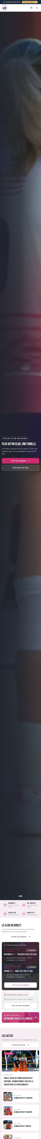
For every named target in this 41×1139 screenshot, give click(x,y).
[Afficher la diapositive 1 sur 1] (20, 896)
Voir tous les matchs (20, 985)
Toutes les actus (18, 1045)
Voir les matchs (29, 2)
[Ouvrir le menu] (37, 8)
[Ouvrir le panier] (31, 8)
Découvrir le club (20, 468)
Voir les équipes (18, 461)
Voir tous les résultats (20, 1005)
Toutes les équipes (19, 937)
